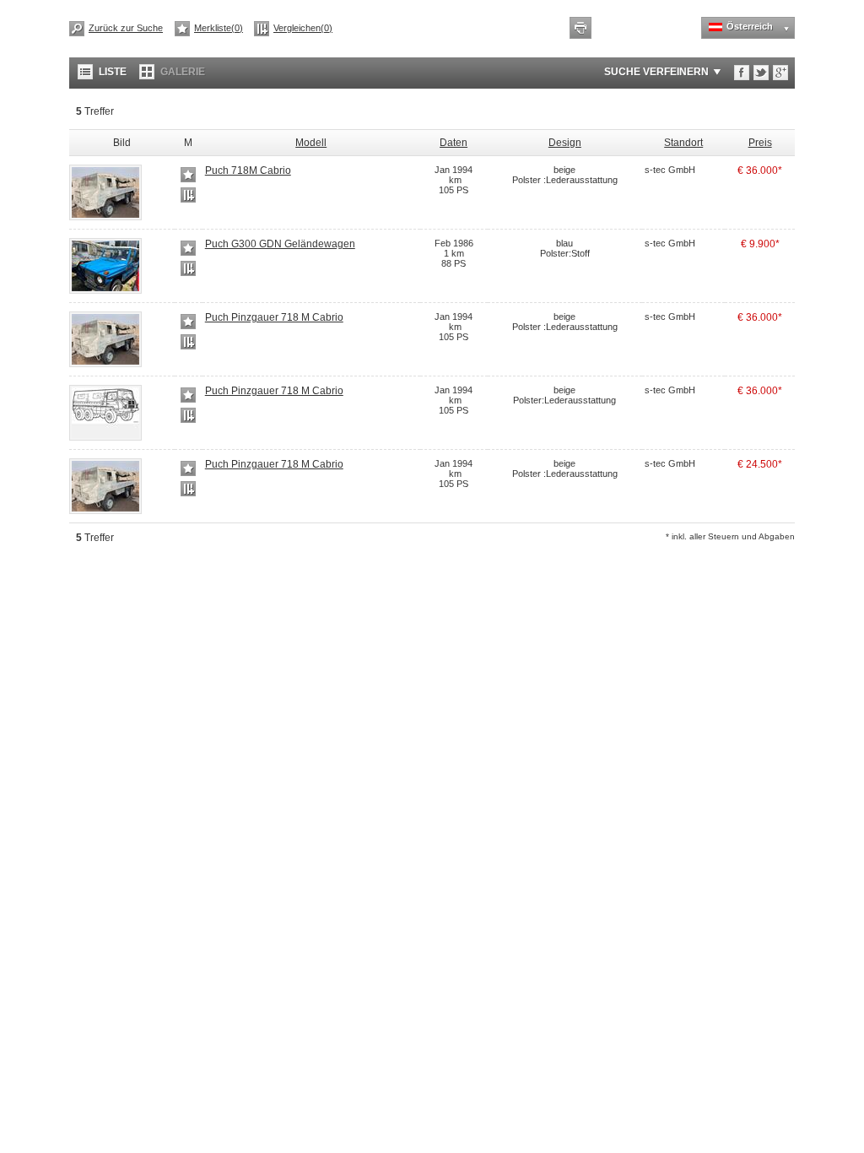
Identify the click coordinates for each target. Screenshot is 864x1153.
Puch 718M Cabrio (248, 170)
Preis (760, 143)
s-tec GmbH (670, 170)
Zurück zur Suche (126, 28)
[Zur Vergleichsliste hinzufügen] (188, 195)
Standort (683, 143)
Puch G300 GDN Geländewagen (280, 244)
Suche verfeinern (656, 72)
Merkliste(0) (218, 28)
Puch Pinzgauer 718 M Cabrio (274, 317)
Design (564, 143)
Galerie (182, 72)
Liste (113, 72)
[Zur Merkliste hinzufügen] (188, 175)
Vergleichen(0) (302, 28)
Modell (311, 143)
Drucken (580, 28)
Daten (453, 143)
